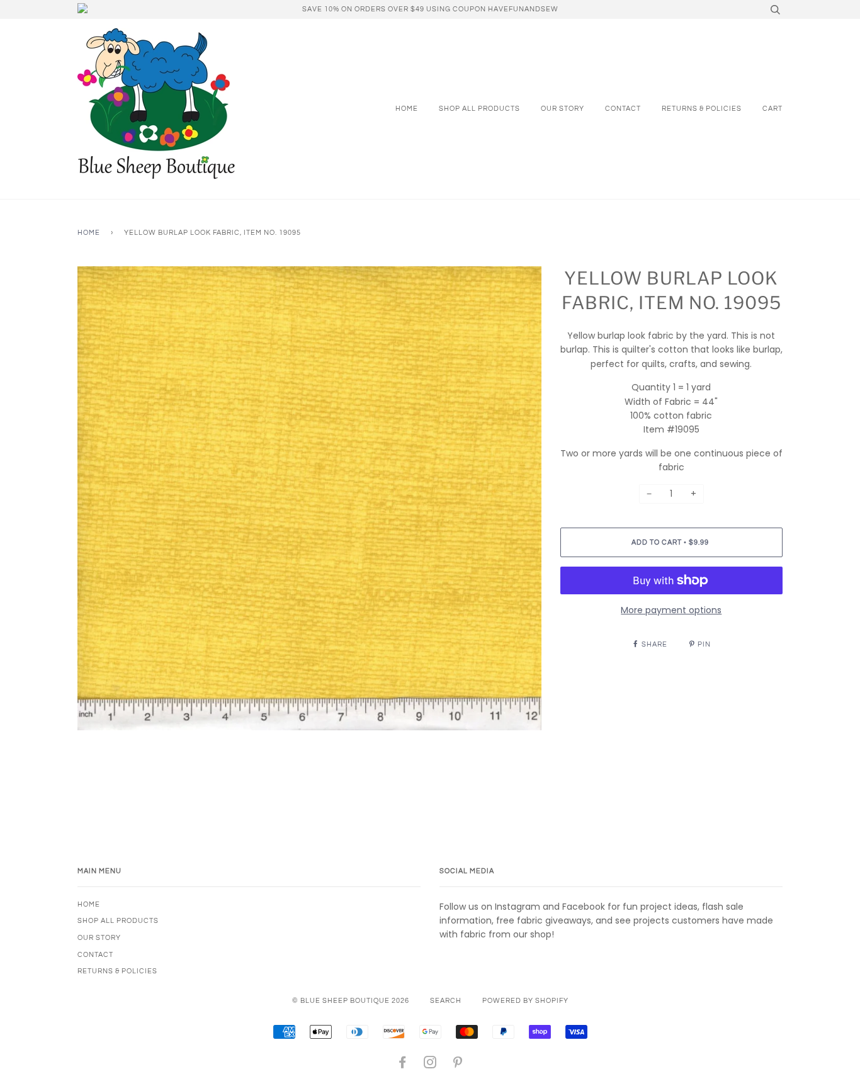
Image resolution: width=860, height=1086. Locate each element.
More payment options (671, 610)
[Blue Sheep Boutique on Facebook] (402, 1064)
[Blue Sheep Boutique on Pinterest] (458, 1064)
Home (406, 108)
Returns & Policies (702, 108)
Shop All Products (479, 108)
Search (445, 1000)
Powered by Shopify (525, 1000)
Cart (772, 108)
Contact (623, 108)
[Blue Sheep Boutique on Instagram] (430, 1064)
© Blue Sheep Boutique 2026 (350, 1000)
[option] (309, 498)
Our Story (562, 108)
